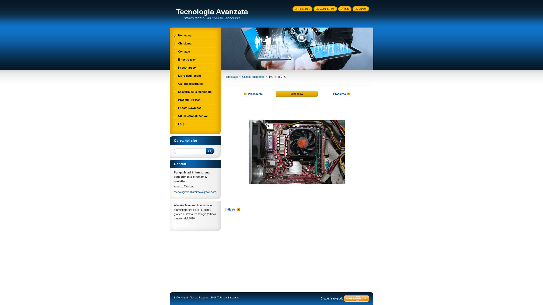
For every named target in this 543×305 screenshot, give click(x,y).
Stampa (362, 9)
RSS (346, 9)
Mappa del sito (326, 9)
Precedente (255, 94)
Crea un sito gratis (332, 298)
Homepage (231, 77)
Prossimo (339, 94)
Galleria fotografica (253, 77)
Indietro (230, 209)
